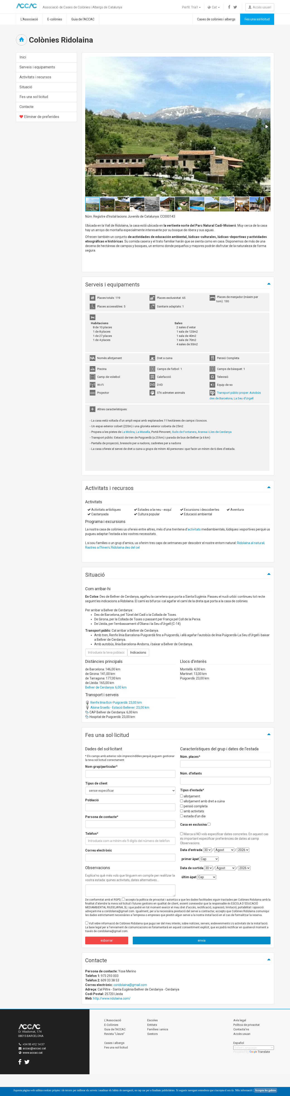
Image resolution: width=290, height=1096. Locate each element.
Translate (264, 1051)
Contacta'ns (241, 1029)
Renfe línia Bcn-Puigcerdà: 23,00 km (116, 702)
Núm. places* (190, 756)
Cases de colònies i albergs (216, 19)
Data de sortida (191, 868)
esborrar (107, 940)
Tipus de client (96, 783)
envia (201, 940)
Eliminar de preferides (41, 117)
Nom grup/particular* (101, 766)
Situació (25, 87)
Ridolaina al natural (250, 543)
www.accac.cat (33, 1052)
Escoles (152, 1020)
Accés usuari (261, 7)
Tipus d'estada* (192, 790)
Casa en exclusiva (193, 824)
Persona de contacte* (101, 817)
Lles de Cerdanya (220, 432)
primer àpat (190, 859)
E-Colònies (111, 1024)
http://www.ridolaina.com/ (111, 998)
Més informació (243, 1090)
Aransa (203, 432)
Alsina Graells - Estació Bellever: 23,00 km (119, 707)
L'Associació (29, 19)
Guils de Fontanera (184, 432)
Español (238, 1043)
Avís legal (239, 1020)
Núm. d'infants (191, 773)
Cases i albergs (114, 1043)
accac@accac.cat (34, 1048)
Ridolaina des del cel (125, 547)
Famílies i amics (157, 1029)
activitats (194, 529)
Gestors (152, 1034)
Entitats (152, 1024)
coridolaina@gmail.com (130, 985)
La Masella (143, 432)
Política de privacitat (246, 1024)
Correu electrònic (98, 850)
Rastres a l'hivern (97, 547)
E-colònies (54, 19)
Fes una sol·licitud (257, 19)
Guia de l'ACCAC (82, 19)
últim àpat (188, 877)
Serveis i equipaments (37, 67)
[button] (266, 126)
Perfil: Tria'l (190, 7)
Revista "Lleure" (114, 1034)
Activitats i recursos (35, 77)
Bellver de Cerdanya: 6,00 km (105, 687)
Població (92, 800)
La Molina (128, 432)
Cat (214, 7)
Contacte (26, 107)
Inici (22, 57)
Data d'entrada (191, 850)
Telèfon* (91, 833)
